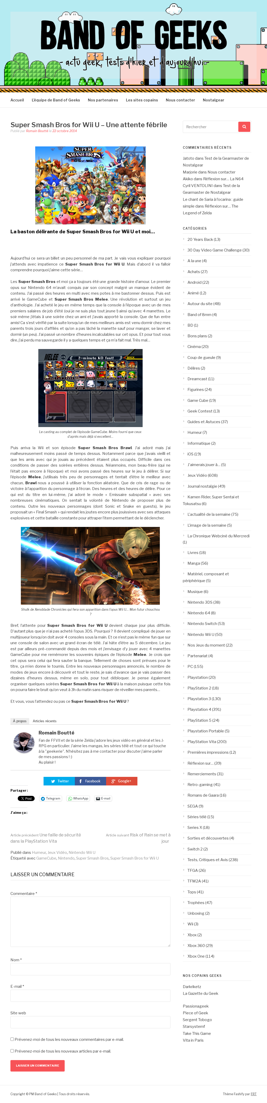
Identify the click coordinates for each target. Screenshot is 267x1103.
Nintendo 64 (198, 613)
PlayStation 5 (199, 720)
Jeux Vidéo (57, 852)
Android (194, 282)
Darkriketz (192, 986)
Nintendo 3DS (200, 602)
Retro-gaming (200, 784)
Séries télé (197, 817)
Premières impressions (208, 752)
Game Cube (197, 400)
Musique (195, 591)
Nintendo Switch (202, 623)
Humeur (39, 852)
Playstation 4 (199, 709)
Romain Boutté (37, 131)
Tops (191, 892)
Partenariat (197, 656)
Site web (18, 1013)
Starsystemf (194, 1026)
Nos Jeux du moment (206, 645)
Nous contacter (180, 100)
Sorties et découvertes (208, 838)
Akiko (188, 179)
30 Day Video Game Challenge (214, 250)
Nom (16, 960)
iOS (190, 454)
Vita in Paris (193, 1040)
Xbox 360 (196, 945)
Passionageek (196, 1006)
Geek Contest (200, 411)
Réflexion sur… (200, 763)
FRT (254, 1094)
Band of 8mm (199, 314)
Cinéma (194, 346)
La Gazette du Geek (200, 993)
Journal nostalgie (202, 486)
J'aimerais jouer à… (203, 464)
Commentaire (23, 893)
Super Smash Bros (92, 858)
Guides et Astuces (203, 422)
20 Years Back (200, 239)
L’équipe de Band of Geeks (56, 100)
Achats (193, 271)
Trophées (195, 902)
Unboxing (195, 913)
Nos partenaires (103, 100)
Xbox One (196, 956)
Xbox (192, 935)
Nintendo (66, 858)
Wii (190, 924)
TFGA (192, 870)
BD (190, 325)
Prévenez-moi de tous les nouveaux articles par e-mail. (63, 1051)
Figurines (195, 389)
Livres (192, 552)
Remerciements (201, 774)
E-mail (17, 986)
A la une (194, 261)
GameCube (46, 858)
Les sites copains (142, 100)
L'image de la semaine (206, 525)
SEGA (192, 806)
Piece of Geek (195, 1013)
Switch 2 (195, 849)
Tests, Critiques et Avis (207, 859)
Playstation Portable (205, 731)
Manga (193, 563)
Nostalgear (213, 100)
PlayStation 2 (199, 688)
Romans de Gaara (203, 795)
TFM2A (194, 881)
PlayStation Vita (201, 741)
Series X (194, 827)
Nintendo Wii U (82, 852)
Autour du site (200, 303)
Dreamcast (197, 379)
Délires (193, 368)
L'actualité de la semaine (208, 514)
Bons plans (197, 336)
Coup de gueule (201, 357)
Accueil (17, 100)
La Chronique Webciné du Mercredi (218, 536)
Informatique (198, 443)
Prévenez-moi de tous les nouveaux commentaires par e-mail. (69, 1039)
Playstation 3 (199, 698)
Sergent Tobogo (197, 1019)
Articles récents (45, 721)
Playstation (197, 677)
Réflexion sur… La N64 (223, 179)
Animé (193, 293)
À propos (20, 721)
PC (190, 666)
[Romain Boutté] (24, 752)
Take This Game (197, 1033)
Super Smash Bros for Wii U (134, 858)
